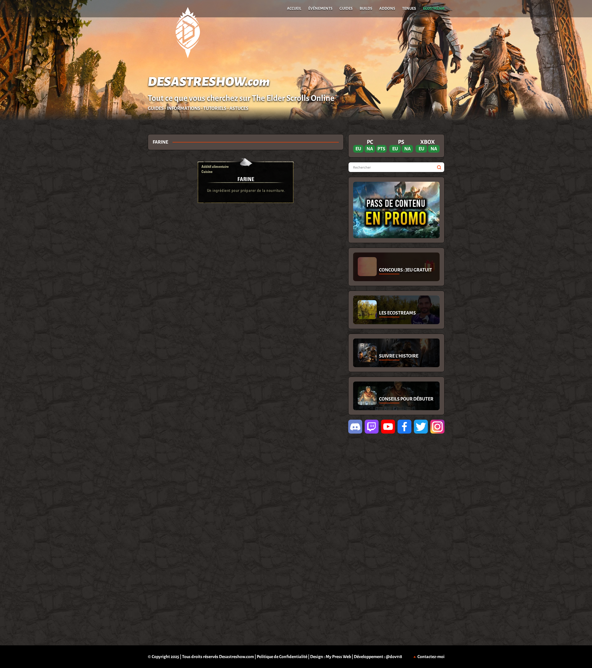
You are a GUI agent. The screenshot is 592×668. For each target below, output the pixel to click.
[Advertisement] (73, 203)
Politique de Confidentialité (282, 656)
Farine (246, 178)
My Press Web (338, 656)
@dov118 (394, 656)
